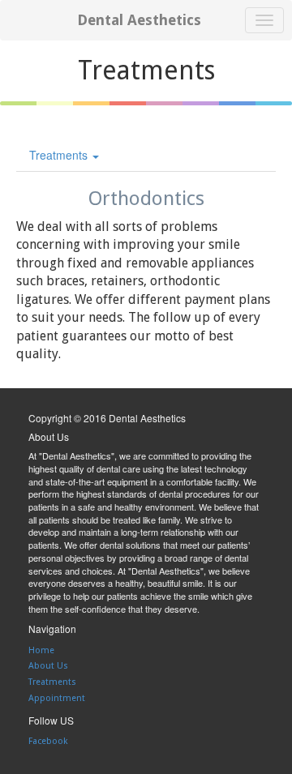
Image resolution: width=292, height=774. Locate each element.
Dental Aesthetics (139, 19)
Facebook (47, 741)
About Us (48, 666)
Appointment (56, 698)
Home (41, 650)
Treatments (60, 155)
